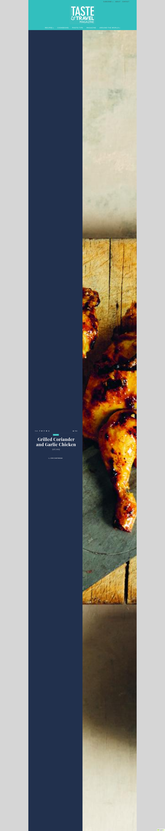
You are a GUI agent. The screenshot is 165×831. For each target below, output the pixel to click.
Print (76, 431)
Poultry (56, 435)
